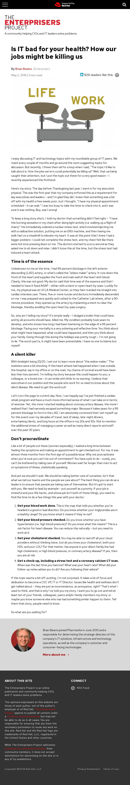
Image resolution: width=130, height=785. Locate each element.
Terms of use (111, 769)
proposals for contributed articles (25, 748)
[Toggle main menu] (5, 4)
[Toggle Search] (124, 4)
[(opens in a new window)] (65, 4)
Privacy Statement (89, 769)
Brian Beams (23, 69)
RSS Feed (83, 688)
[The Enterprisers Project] (32, 23)
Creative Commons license (23, 716)
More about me (54, 655)
